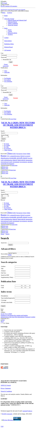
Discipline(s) (4, 296)
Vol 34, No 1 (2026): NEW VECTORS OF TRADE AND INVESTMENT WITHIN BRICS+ (18, 125)
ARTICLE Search (6, 385)
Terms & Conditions (6, 391)
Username (4, 55)
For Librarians (8, 81)
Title (2, 268)
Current (10, 31)
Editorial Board (8, 47)
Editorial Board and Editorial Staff (17, 20)
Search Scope (4, 135)
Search (9, 30)
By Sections (7, 148)
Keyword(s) (4, 254)
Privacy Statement (6, 388)
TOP (2, 426)
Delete (10, 255)
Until (2, 287)
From (2, 285)
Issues (6, 28)
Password (3, 57)
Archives (9, 12)
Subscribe (7, 72)
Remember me (7, 59)
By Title (6, 147)
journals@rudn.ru (27, 411)
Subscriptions (8, 41)
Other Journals (8, 150)
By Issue (6, 144)
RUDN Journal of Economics (13, 7)
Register (15, 65)
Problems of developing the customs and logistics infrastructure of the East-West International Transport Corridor (18, 316)
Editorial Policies (12, 22)
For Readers (7, 78)
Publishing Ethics (9, 44)
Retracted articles (12, 33)
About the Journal (9, 18)
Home (6, 15)
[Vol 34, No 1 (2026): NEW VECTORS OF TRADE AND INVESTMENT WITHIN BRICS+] (12, 119)
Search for (4, 243)
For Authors (7, 80)
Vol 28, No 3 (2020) (6, 314)
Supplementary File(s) (7, 277)
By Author (7, 145)
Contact (6, 37)
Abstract (3, 271)
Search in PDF (5, 275)
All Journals (7, 50)
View (5, 71)
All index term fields (6, 302)
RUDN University (7, 414)
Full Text (3, 273)
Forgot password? (6, 65)
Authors (3, 266)
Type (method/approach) (8, 298)
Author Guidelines (13, 23)
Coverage (3, 300)
